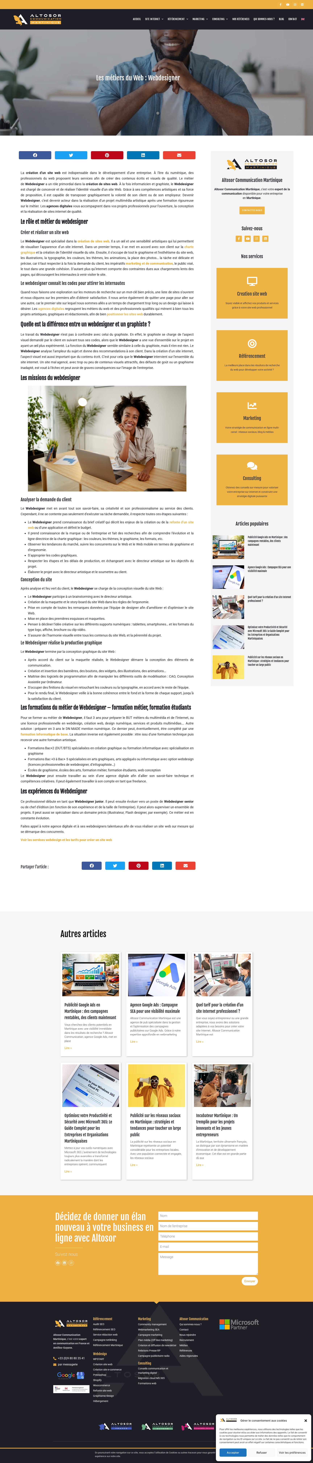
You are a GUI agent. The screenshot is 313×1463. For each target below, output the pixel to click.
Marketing (199, 19)
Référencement (176, 19)
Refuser (261, 1452)
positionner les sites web (125, 314)
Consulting (218, 19)
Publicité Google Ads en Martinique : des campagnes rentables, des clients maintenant (268, 541)
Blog (281, 19)
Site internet (152, 19)
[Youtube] (287, 4)
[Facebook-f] (280, 4)
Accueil (137, 19)
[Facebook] (58, 1263)
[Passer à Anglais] (303, 19)
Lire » (68, 1048)
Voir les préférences (292, 1452)
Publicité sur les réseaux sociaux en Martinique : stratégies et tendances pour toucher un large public (268, 661)
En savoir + (252, 297)
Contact (292, 19)
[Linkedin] (302, 4)
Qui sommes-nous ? (264, 19)
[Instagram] (295, 4)
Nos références (240, 19)
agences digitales (51, 309)
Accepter (233, 1452)
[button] (306, 1420)
